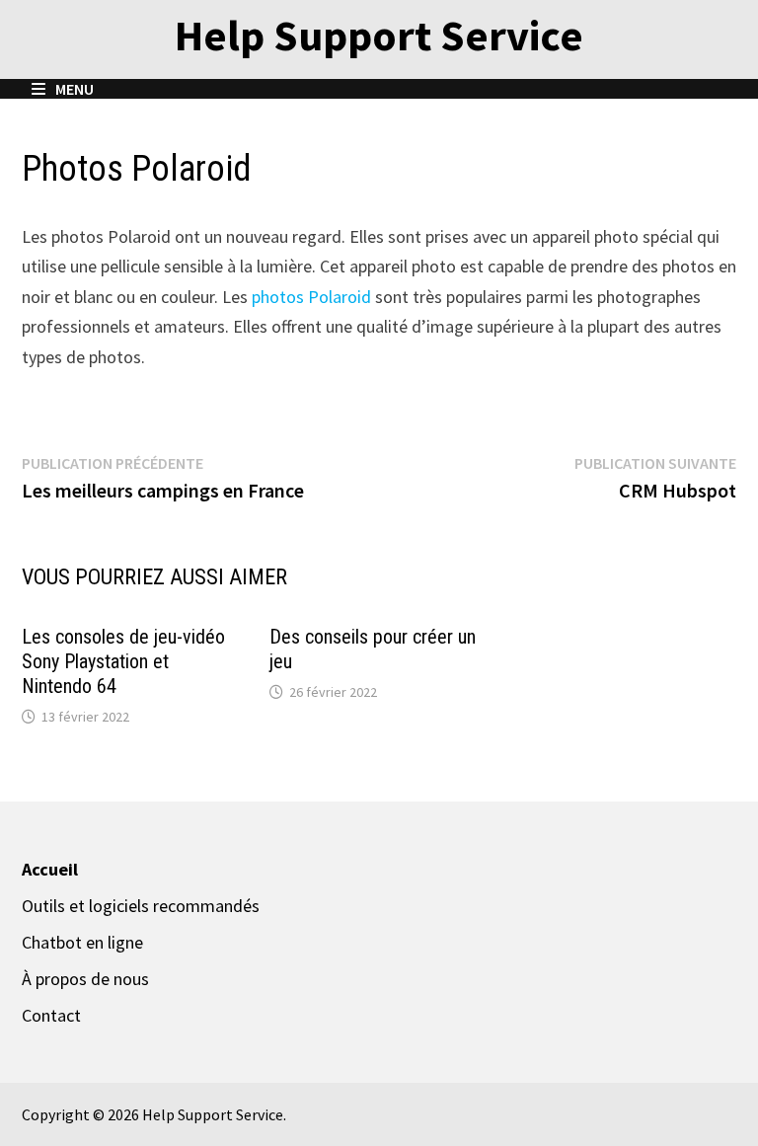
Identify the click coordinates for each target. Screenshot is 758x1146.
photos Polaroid (311, 296)
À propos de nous (85, 978)
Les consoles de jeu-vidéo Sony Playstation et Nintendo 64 (123, 661)
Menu (73, 89)
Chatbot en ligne (82, 942)
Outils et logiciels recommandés (141, 905)
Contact (51, 1015)
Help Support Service (379, 35)
